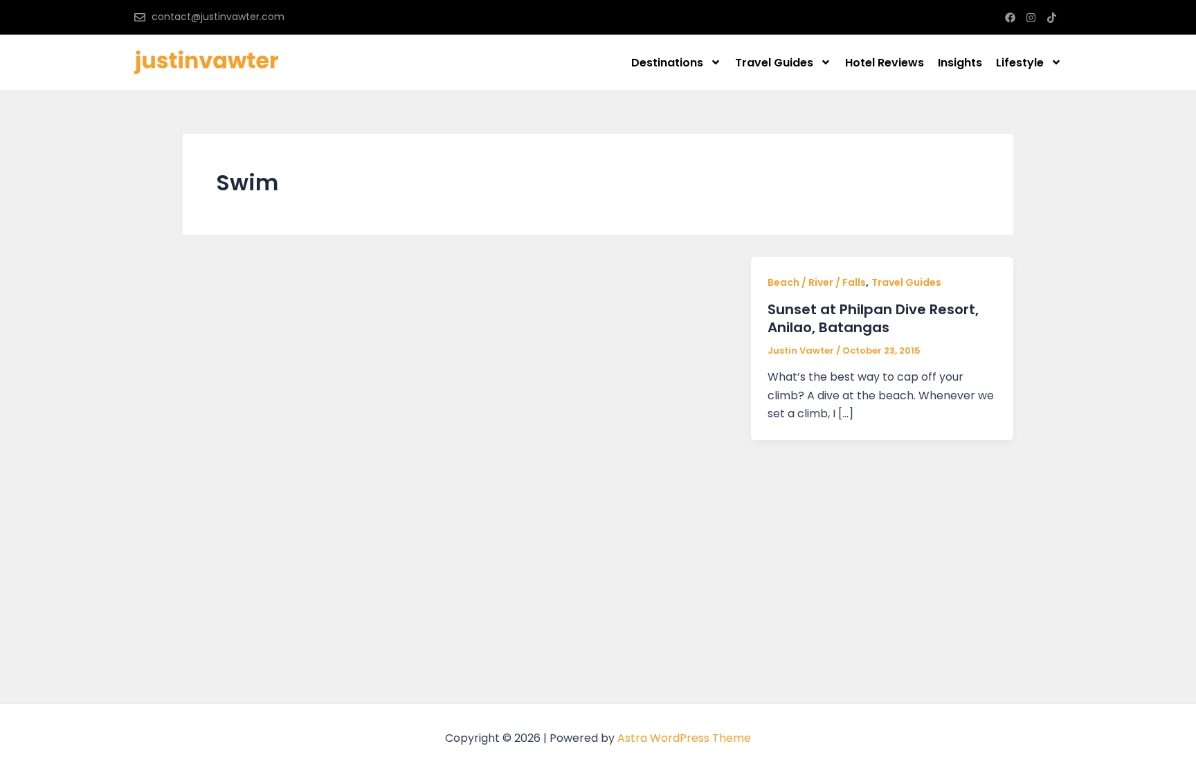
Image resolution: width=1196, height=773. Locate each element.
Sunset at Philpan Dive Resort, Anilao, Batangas (873, 318)
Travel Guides (774, 63)
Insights (960, 63)
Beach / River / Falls (817, 282)
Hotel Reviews (884, 63)
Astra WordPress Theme (684, 738)
